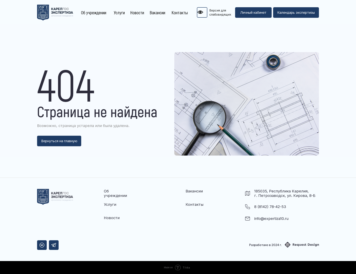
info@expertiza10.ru (271, 218)
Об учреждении (93, 12)
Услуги (119, 12)
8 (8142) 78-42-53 (270, 206)
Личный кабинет (253, 12)
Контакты (180, 12)
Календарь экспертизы (296, 12)
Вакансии (157, 12)
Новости (137, 12)
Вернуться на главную (59, 141)
